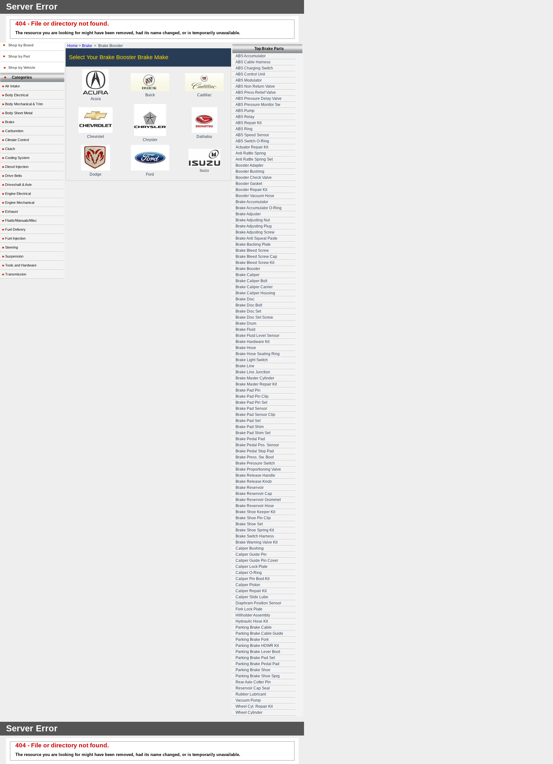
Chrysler (150, 140)
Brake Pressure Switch (255, 463)
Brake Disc (245, 299)
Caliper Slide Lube (252, 597)
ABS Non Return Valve (255, 86)
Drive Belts (13, 176)
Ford (150, 174)
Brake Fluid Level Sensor (257, 335)
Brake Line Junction (253, 372)
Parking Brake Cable (254, 627)
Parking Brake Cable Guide (259, 633)
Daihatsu (204, 136)
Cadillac (204, 95)
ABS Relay (245, 117)
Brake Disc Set (248, 311)
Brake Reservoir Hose (255, 506)
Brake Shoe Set (249, 524)
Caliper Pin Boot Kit (252, 579)
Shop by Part (19, 56)
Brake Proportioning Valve (258, 469)
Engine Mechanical (19, 202)
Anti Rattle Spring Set (254, 159)
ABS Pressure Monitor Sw (258, 104)
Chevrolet (95, 136)
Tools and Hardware (20, 265)
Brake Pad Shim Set (253, 433)
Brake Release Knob (254, 481)
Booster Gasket (249, 183)
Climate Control (17, 140)
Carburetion (14, 131)
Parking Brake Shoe (253, 670)
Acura (96, 99)
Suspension (14, 256)
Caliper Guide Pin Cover (257, 560)
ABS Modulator (249, 80)
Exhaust (11, 211)
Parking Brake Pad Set (255, 658)
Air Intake (12, 86)
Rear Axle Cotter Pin (253, 682)
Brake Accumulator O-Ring (259, 208)
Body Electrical (16, 95)
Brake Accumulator (252, 202)
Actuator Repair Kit (252, 147)
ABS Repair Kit (248, 123)
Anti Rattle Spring (251, 153)
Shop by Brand (21, 45)
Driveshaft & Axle (18, 185)
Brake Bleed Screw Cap (256, 256)
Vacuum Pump (248, 700)
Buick (150, 95)
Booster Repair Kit (251, 189)
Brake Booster (248, 269)
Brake (9, 122)
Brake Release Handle (255, 475)
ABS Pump (245, 110)
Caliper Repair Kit (251, 591)
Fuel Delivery (15, 229)
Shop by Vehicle (21, 67)
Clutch (10, 149)
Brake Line (245, 366)
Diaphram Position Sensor (258, 603)
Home (72, 46)
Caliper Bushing (250, 548)
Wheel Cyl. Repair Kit (254, 706)
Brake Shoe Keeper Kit (255, 512)
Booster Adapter (249, 165)
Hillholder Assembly (253, 615)
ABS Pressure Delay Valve (259, 98)
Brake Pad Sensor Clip (255, 414)
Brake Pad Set (248, 420)
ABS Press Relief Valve (256, 92)
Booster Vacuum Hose (255, 196)
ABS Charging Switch (254, 68)
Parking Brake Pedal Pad (257, 664)
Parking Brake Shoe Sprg (258, 676)
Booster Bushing (250, 171)
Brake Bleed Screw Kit (255, 262)
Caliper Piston (248, 585)
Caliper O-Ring (249, 572)
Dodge (95, 174)
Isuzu (204, 170)
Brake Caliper (248, 275)
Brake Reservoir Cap (254, 493)
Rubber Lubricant (251, 694)
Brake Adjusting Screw (255, 232)
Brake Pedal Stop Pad (255, 451)
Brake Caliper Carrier (254, 287)
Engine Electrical (18, 193)
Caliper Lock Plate (252, 566)
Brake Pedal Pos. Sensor (257, 445)
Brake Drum (246, 323)
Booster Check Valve (254, 177)
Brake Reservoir (250, 487)
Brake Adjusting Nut (253, 220)
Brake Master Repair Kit (256, 384)
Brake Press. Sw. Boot (255, 457)
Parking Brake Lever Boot (258, 651)
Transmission (15, 274)
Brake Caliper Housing (255, 293)
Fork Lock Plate (249, 609)
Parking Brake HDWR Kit (257, 645)
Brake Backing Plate (253, 244)
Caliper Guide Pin (251, 554)
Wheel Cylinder (249, 712)
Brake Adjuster (248, 214)
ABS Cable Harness (253, 62)
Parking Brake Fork (252, 639)
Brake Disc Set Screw (254, 317)
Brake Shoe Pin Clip (253, 518)
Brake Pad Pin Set (251, 402)
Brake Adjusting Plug (254, 226)
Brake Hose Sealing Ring (258, 354)
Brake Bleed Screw (252, 250)
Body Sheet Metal (18, 113)
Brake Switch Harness (255, 536)
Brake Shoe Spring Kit (255, 530)
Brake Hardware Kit (252, 341)
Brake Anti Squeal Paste (256, 238)
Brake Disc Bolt (249, 305)
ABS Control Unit (250, 74)
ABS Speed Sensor (252, 135)
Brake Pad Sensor (251, 408)
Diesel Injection (16, 167)
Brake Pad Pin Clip (252, 396)
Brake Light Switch (252, 360)
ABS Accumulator (251, 56)
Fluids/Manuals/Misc (21, 220)
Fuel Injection (15, 238)
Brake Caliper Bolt (251, 281)
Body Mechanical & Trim (24, 104)
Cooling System (17, 158)
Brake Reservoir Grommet (258, 499)
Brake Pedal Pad (250, 439)
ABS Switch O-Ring (252, 141)
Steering (11, 247)
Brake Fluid (245, 329)
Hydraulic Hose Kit (252, 621)
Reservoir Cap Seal (253, 688)
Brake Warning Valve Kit (256, 542)
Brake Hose (246, 348)
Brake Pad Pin (248, 390)
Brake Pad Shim (250, 427)
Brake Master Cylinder (255, 378)
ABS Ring (244, 129)
